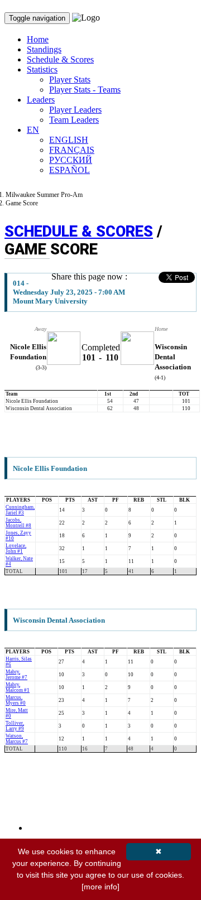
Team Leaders (74, 119)
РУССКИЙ (70, 160)
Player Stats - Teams (85, 89)
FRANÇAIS (71, 150)
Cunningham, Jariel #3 (20, 510)
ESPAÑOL (69, 170)
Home (38, 39)
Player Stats (69, 79)
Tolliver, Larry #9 (15, 725)
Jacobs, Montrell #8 (18, 522)
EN (33, 129)
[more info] (100, 886)
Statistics (42, 69)
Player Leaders (75, 109)
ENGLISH (68, 140)
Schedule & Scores (60, 59)
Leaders (41, 99)
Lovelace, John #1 (16, 548)
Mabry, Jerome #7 (16, 674)
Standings (44, 49)
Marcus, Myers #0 (16, 700)
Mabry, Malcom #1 (18, 687)
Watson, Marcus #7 (17, 738)
